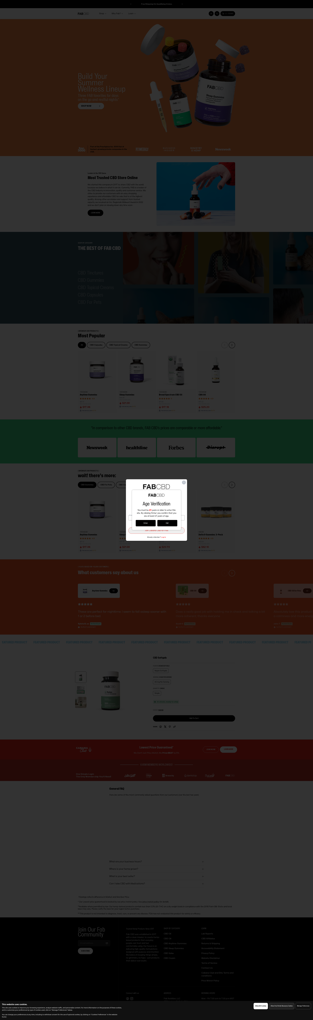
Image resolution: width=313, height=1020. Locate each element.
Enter (146, 523)
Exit (167, 523)
